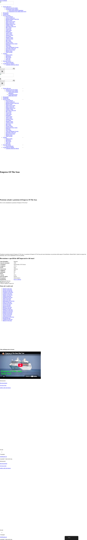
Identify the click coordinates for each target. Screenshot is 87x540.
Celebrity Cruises (9, 25)
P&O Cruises (8, 41)
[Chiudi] (2, 71)
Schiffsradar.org (3, 456)
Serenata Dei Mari (7, 305)
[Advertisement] (43, 159)
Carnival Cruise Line (10, 17)
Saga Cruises (8, 46)
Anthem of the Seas (7, 296)
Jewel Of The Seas (7, 304)
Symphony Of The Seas (8, 292)
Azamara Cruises (9, 35)
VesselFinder (5, 14)
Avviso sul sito (3, 385)
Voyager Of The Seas (7, 314)
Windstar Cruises (9, 37)
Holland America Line (10, 24)
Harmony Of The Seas (7, 294)
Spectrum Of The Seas (7, 291)
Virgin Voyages (9, 52)
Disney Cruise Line (10, 22)
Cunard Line (8, 29)
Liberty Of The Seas (7, 302)
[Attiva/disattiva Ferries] (23, 137)
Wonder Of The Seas (7, 288)
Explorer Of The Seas (7, 313)
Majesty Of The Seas (7, 320)
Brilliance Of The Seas (8, 309)
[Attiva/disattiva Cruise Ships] (23, 99)
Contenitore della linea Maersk (12, 64)
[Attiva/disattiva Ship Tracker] (23, 88)
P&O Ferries (8, 57)
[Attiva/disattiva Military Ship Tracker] (23, 90)
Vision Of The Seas (7, 315)
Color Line (8, 58)
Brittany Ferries (9, 54)
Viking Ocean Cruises (10, 21)
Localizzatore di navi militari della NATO (17, 11)
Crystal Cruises (9, 32)
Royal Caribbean (9, 16)
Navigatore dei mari (7, 308)
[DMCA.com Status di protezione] (43, 447)
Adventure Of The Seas (8, 310)
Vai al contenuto (3, 0)
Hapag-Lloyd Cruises (10, 49)
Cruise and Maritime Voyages (12, 47)
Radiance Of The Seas (7, 312)
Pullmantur (8, 44)
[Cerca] (0, 67)
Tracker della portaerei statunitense (15, 10)
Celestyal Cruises (9, 38)
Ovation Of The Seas (7, 293)
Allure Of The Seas (7, 298)
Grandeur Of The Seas (7, 319)
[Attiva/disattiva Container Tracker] (23, 147)
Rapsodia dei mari (6, 318)
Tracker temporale (9, 62)
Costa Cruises (9, 30)
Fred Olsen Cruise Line (11, 48)
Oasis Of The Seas (7, 299)
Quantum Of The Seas (7, 297)
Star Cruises (8, 40)
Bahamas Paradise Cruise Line (12, 19)
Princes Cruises (9, 20)
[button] (11, 6)
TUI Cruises (8, 36)
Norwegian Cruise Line (11, 26)
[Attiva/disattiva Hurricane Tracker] (23, 144)
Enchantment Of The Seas (8, 317)
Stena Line (8, 59)
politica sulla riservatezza (5, 387)
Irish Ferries (8, 56)
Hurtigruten (8, 31)
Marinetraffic (6, 12)
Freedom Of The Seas (7, 303)
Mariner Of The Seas (7, 307)
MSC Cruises (8, 27)
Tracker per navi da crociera (12, 7)
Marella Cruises (9, 51)
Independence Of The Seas (8, 301)
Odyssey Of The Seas (7, 290)
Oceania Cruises (9, 42)
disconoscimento (3, 383)
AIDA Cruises (9, 33)
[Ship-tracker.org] (7, 4)
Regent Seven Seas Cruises (11, 43)
